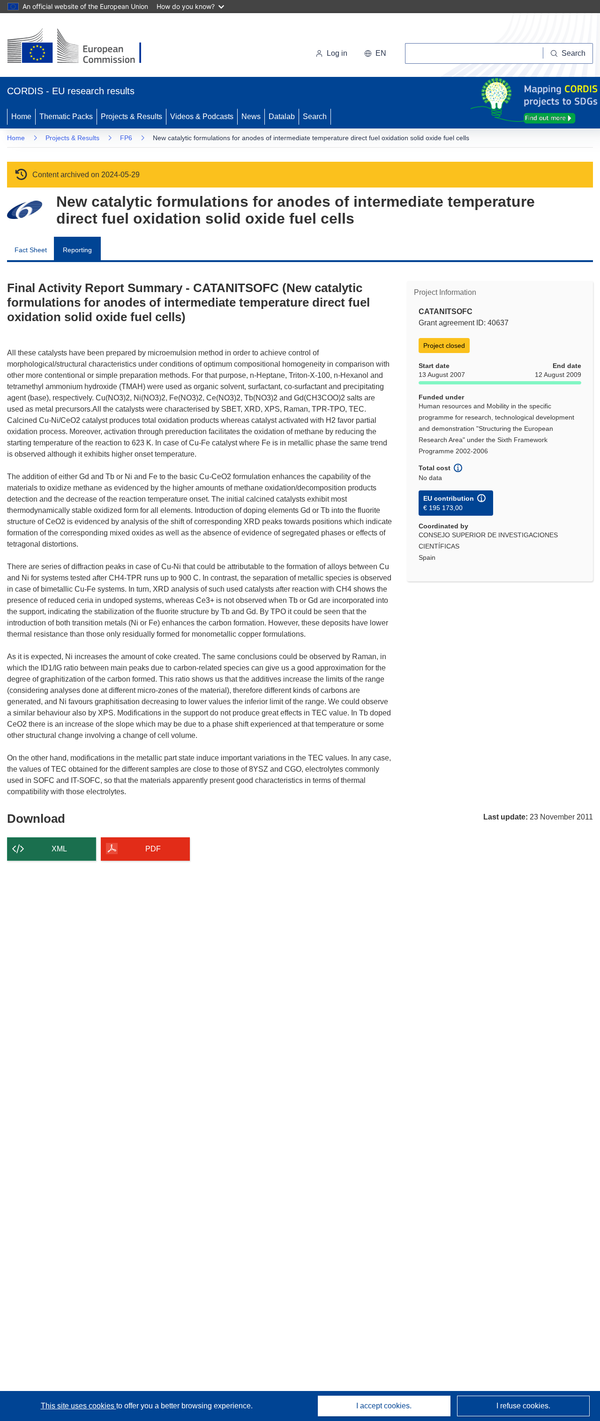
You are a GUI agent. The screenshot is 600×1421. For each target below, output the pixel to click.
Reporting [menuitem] (77, 250)
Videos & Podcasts (201, 116)
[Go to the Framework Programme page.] (24, 210)
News (251, 116)
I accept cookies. (384, 1406)
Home (21, 116)
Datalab (282, 116)
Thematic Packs (66, 116)
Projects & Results (131, 116)
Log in (337, 53)
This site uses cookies (78, 1406)
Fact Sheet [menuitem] (31, 250)
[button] (375, 53)
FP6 (126, 138)
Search (315, 116)
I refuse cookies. (523, 1406)
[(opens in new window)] (82, 47)
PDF (153, 849)
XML (59, 849)
